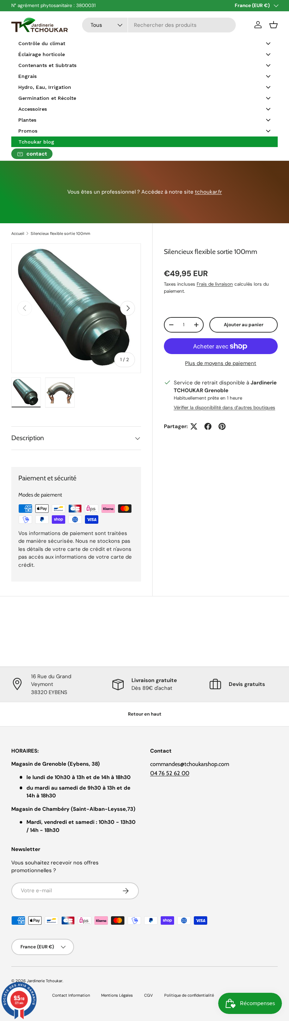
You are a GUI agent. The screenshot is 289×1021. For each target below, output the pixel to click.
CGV (148, 995)
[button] (273, 24)
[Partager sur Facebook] (208, 426)
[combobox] (159, 25)
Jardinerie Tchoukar (44, 980)
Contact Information (71, 995)
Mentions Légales (117, 995)
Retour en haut (144, 714)
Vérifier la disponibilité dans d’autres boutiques (224, 408)
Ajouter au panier (243, 325)
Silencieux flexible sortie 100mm (60, 233)
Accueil (17, 233)
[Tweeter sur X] (194, 426)
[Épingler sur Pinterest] (222, 426)
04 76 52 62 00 (169, 773)
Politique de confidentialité (189, 995)
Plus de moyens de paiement (220, 363)
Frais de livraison (215, 284)
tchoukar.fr (208, 191)
